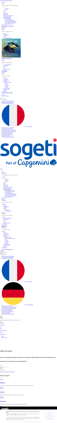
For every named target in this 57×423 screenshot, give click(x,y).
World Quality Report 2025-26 (7, 58)
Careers (5, 213)
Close (5, 99)
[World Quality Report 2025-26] (29, 48)
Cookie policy (41, 408)
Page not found (6, 351)
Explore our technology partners (7, 92)
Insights (5, 200)
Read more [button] (1, 387)
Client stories (23, 408)
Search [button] (1, 97)
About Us (5, 227)
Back (2, 173)
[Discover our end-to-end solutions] (29, 24)
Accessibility (41, 407)
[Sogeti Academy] (29, 70)
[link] (6, 0)
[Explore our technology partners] (29, 91)
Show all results (2, 334)
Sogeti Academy (4, 71)
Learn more (3, 176)
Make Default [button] (11, 102)
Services (5, 173)
